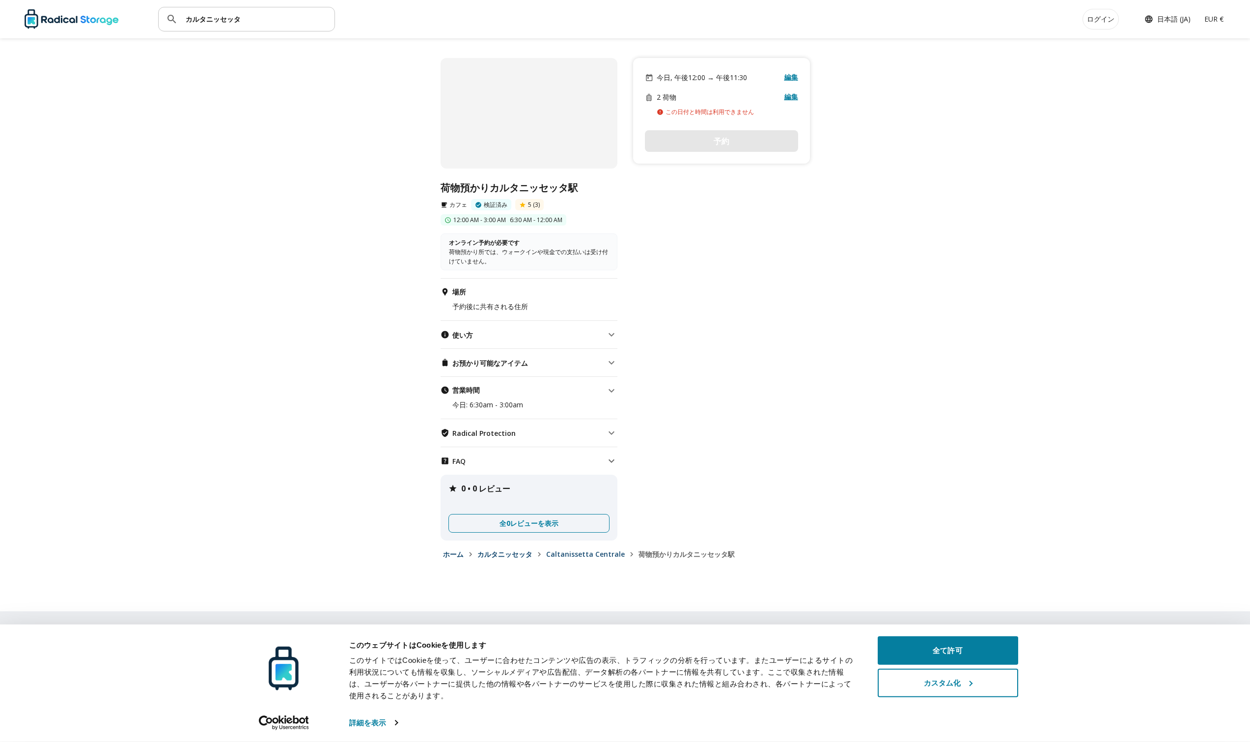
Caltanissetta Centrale (585, 554)
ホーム (453, 554)
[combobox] (256, 19)
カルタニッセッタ (504, 554)
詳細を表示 (368, 722)
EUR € (1213, 19)
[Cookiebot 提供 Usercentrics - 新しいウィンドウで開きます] (284, 722)
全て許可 (947, 650)
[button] (529, 335)
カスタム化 (942, 682)
